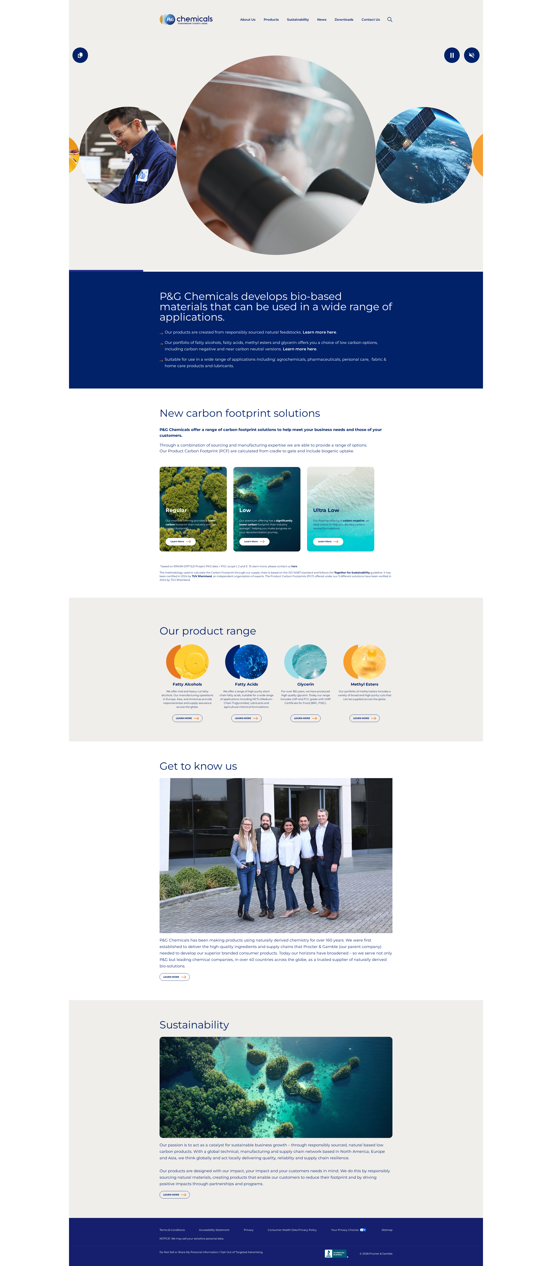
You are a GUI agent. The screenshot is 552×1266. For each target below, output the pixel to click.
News (321, 19)
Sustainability (298, 19)
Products (271, 19)
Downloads (344, 19)
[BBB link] (336, 1253)
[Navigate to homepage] (186, 19)
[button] (452, 55)
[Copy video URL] (80, 55)
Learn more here (319, 332)
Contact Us (371, 19)
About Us (248, 19)
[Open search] (389, 19)
